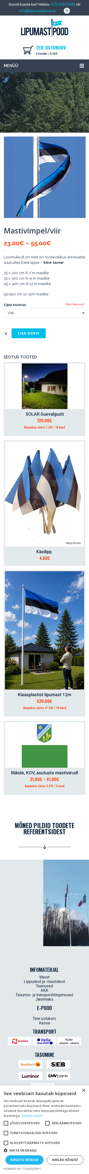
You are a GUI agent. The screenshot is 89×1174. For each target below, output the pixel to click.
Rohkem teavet (32, 1116)
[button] (44, 1150)
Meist (44, 977)
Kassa (44, 1023)
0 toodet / (47, 53)
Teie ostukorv (44, 1018)
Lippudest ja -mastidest (44, 981)
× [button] (83, 1090)
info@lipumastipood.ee (37, 11)
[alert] (44, 1129)
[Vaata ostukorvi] (29, 49)
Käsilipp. (44, 551)
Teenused (44, 986)
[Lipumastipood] (44, 28)
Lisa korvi (28, 333)
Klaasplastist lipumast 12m (44, 694)
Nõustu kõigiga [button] (24, 1160)
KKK (44, 990)
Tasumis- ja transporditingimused (44, 995)
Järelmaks (44, 999)
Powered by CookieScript (22, 1169)
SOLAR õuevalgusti (44, 414)
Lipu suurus (15, 304)
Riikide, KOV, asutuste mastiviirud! (44, 772)
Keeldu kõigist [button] (65, 1160)
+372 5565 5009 (62, 4)
